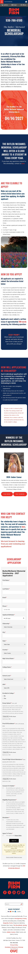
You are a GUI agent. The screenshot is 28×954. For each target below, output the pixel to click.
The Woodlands (17, 925)
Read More (7, 494)
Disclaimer (8, 947)
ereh (23, 163)
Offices (24, 5)
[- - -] (1, 1)
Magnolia (5, 923)
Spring (25, 925)
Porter (11, 923)
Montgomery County (21, 919)
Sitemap (20, 947)
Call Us (6, 5)
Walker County (11, 932)
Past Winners (20, 494)
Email (14, 5)
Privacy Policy (14, 945)
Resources (14, 947)
